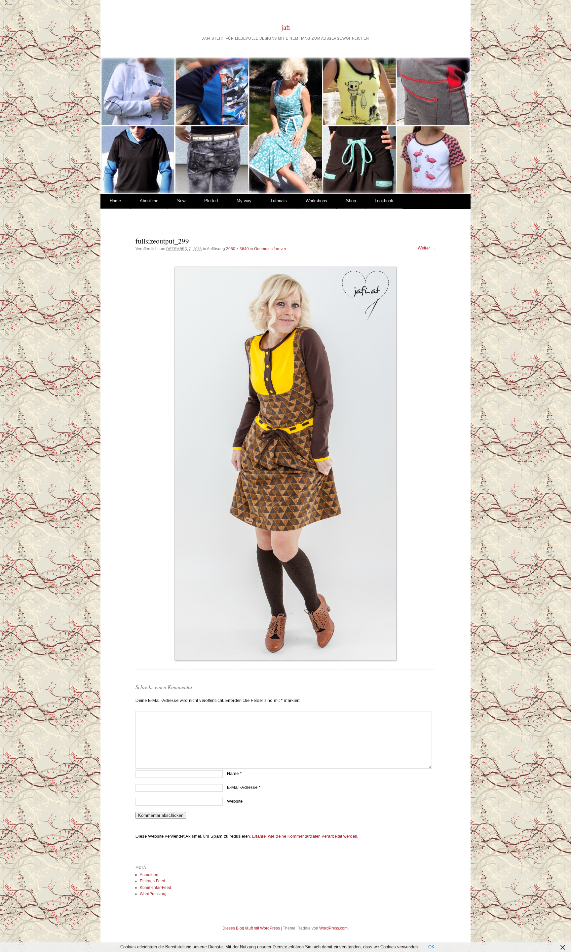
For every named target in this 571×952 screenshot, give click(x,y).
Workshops (316, 200)
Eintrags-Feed (152, 881)
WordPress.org (153, 894)
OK (431, 946)
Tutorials (278, 200)
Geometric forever (270, 249)
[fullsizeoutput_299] (285, 464)
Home (115, 200)
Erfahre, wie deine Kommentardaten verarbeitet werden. (305, 836)
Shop (351, 200)
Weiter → (427, 248)
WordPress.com (333, 928)
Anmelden (149, 874)
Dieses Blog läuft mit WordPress (251, 928)
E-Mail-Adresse (243, 787)
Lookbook (384, 200)
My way (244, 200)
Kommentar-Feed (155, 887)
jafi (285, 27)
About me (149, 200)
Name (234, 773)
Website (235, 801)
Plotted (211, 200)
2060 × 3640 (237, 249)
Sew (181, 200)
